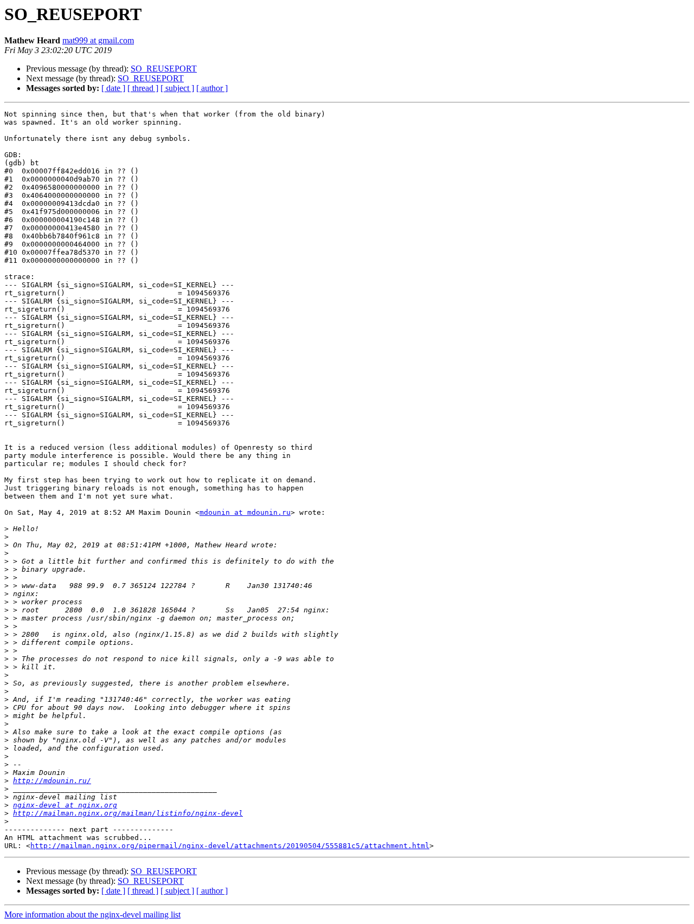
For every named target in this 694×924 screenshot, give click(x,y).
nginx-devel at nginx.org (65, 805)
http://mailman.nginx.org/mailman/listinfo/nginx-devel (128, 813)
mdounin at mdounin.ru (245, 512)
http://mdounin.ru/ (52, 781)
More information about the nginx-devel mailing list (92, 914)
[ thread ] (142, 88)
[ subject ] (177, 88)
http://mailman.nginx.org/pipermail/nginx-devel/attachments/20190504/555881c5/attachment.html (229, 846)
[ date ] (113, 88)
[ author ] (212, 88)
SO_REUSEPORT (164, 68)
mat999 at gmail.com (98, 40)
